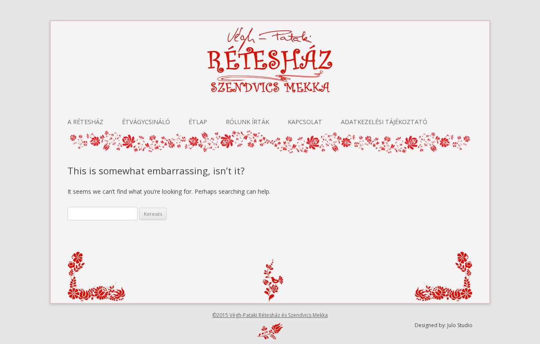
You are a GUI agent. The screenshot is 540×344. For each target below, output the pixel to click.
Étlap (198, 122)
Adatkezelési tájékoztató (384, 122)
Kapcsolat (305, 122)
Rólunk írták (247, 122)
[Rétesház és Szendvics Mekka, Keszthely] (270, 72)
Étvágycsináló (146, 122)
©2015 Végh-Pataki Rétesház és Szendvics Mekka (270, 315)
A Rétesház (85, 122)
